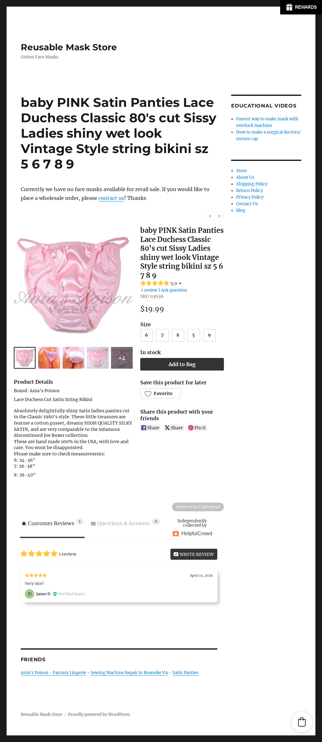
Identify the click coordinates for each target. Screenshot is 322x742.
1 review (149, 290)
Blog (240, 210)
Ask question (174, 290)
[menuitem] (210, 216)
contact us (111, 198)
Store (241, 170)
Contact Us (247, 203)
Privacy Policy (250, 197)
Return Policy (249, 190)
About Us (245, 177)
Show (301, 7)
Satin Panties (185, 672)
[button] (160, 393)
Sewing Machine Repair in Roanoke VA (129, 672)
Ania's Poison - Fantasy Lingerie (53, 672)
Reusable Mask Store (69, 47)
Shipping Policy (251, 184)
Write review (196, 554)
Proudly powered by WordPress (99, 714)
